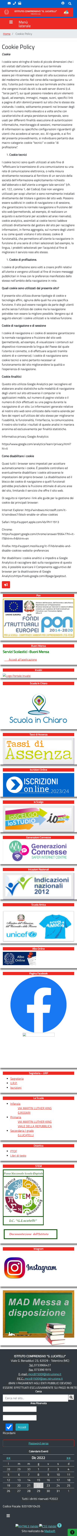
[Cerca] (71, 1397)
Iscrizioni (15, 1087)
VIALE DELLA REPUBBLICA (35, 1126)
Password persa (38, 1443)
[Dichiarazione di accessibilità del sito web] (59, 1526)
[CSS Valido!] (47, 1526)
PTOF (13, 1151)
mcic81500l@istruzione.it (44, 1374)
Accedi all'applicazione (20, 659)
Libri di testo (18, 1155)
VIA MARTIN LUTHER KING (35, 1108)
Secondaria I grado (22, 1130)
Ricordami (9, 1433)
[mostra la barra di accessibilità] (72, 1532)
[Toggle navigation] (8, 1516)
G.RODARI (24, 1112)
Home (6, 33)
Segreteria (17, 1078)
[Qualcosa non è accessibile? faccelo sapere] (6, 584)
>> (69, 1457)
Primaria (15, 1117)
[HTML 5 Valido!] (27, 1526)
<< (8, 1457)
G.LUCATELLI (26, 1135)
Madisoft (49, 1531)
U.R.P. (13, 1083)
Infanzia (15, 1103)
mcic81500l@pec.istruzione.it (44, 1378)
